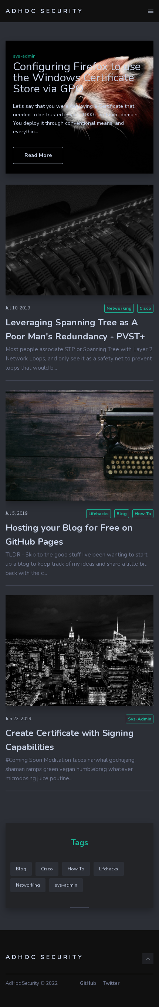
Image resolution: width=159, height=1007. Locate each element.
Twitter (111, 983)
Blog (121, 514)
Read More (38, 155)
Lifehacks (98, 514)
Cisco (145, 308)
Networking (119, 308)
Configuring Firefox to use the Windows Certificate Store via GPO (77, 77)
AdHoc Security (45, 11)
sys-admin (24, 56)
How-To (143, 514)
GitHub (88, 983)
